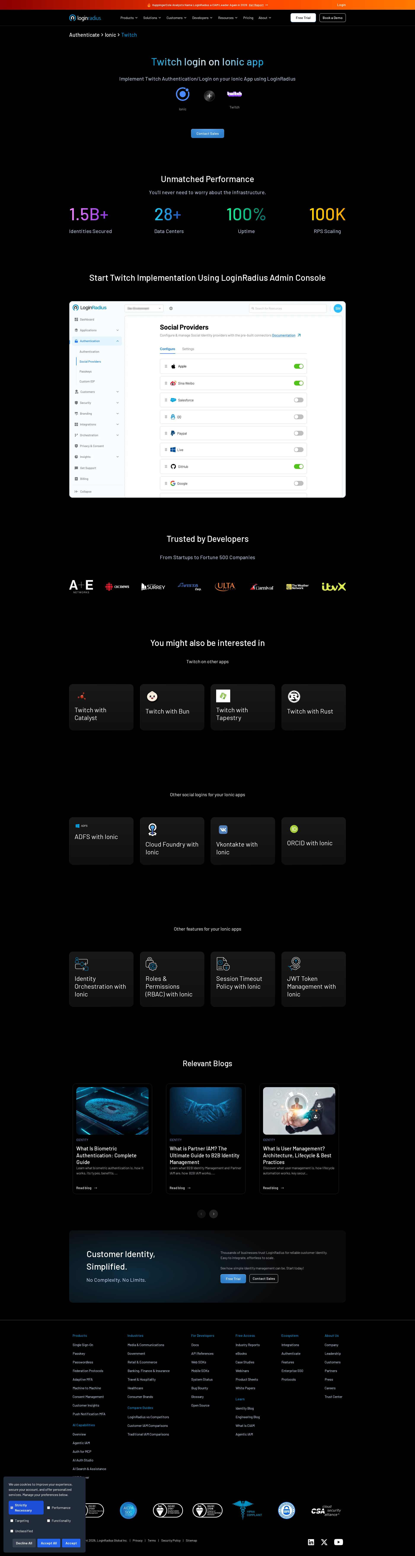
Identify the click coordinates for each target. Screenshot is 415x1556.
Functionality (61, 1520)
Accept (71, 1543)
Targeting (22, 1520)
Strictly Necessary (23, 1507)
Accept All (49, 1543)
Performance (61, 1507)
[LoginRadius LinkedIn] (311, 1542)
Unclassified (24, 1531)
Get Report (256, 5)
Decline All (24, 1543)
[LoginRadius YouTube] (338, 1542)
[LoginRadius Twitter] (324, 1542)
